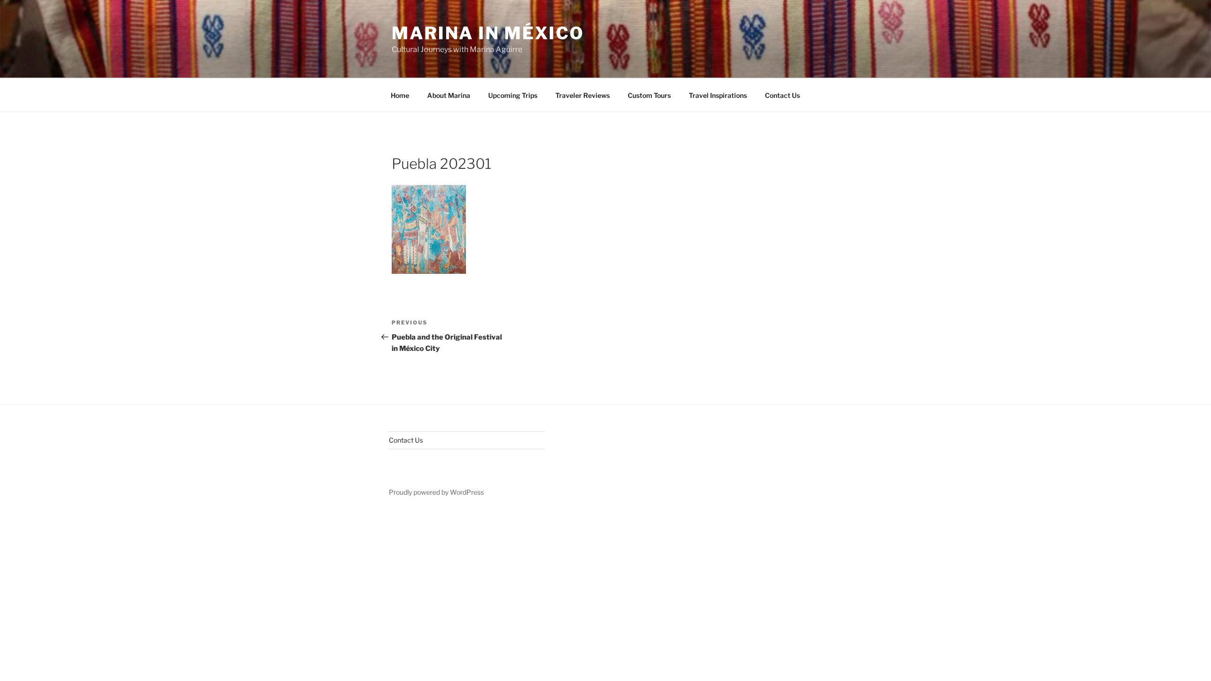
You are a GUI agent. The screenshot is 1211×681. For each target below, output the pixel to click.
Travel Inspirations (718, 95)
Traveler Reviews (582, 95)
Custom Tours (649, 95)
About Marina (448, 95)
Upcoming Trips (512, 95)
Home (400, 95)
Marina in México (488, 33)
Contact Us (782, 95)
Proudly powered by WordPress (436, 492)
